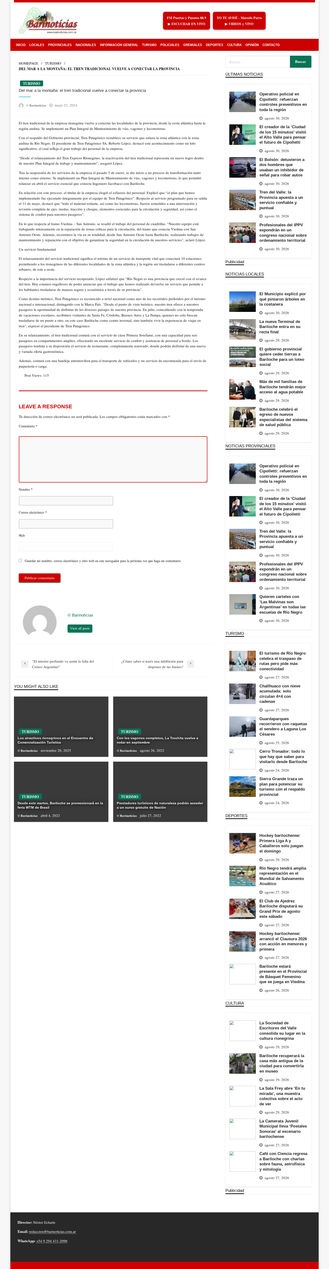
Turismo (149, 45)
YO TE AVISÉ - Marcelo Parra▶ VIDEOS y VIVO (239, 20)
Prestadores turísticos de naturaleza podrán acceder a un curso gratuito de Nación (160, 805)
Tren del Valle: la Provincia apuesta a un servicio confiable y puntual (281, 200)
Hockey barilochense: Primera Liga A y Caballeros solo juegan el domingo (281, 843)
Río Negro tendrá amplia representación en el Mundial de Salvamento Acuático (282, 876)
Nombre (26, 489)
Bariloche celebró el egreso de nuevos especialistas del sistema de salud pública (283, 417)
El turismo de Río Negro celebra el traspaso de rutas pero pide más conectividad (282, 661)
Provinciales (60, 45)
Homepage (28, 63)
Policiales (169, 45)
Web (22, 535)
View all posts (80, 628)
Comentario (28, 425)
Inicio (21, 45)
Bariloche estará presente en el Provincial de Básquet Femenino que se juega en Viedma (283, 974)
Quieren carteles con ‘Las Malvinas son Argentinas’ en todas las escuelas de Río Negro (282, 604)
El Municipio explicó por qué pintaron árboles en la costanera (282, 299)
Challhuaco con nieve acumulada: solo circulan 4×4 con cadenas (279, 694)
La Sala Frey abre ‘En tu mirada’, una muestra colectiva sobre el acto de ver (282, 1096)
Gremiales (192, 45)
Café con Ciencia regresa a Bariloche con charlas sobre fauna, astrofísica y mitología (283, 1161)
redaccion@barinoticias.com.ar (52, 1231)
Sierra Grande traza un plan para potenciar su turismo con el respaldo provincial (282, 786)
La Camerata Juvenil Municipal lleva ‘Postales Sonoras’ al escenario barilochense (283, 1129)
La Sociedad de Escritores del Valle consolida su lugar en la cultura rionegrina (282, 1031)
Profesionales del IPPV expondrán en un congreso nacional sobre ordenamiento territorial (283, 232)
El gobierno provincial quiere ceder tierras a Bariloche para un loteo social (281, 357)
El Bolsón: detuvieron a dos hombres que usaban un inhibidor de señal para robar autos (281, 167)
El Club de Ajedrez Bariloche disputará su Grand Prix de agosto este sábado (281, 909)
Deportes (214, 45)
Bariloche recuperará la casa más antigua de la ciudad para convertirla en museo (281, 1063)
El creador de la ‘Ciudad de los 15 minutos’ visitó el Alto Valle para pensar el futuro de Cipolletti (282, 134)
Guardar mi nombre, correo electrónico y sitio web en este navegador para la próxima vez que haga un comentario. (103, 560)
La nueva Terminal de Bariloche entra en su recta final (279, 326)
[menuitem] (20, 45)
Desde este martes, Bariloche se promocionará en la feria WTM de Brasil (60, 805)
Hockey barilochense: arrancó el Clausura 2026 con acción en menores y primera (283, 941)
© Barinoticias (36, 105)
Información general (119, 45)
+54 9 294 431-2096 (51, 1240)
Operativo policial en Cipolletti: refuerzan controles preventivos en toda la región (283, 102)
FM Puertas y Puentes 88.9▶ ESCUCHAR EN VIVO (186, 20)
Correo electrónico (33, 512)
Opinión (252, 45)
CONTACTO (271, 45)
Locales (36, 45)
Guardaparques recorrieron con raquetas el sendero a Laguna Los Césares (283, 726)
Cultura (234, 45)
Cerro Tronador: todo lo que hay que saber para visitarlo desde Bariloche (283, 756)
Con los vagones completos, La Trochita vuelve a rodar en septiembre (157, 740)
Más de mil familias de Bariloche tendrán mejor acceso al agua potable (282, 386)
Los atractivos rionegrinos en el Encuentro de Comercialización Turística (55, 740)
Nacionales (86, 45)
